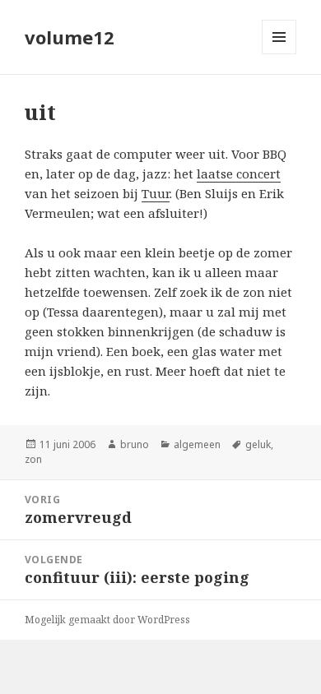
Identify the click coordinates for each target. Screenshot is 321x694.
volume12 (69, 37)
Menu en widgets (279, 53)
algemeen (197, 444)
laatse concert (239, 173)
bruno (134, 444)
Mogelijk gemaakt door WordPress (107, 620)
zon (33, 459)
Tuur (156, 193)
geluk (258, 444)
